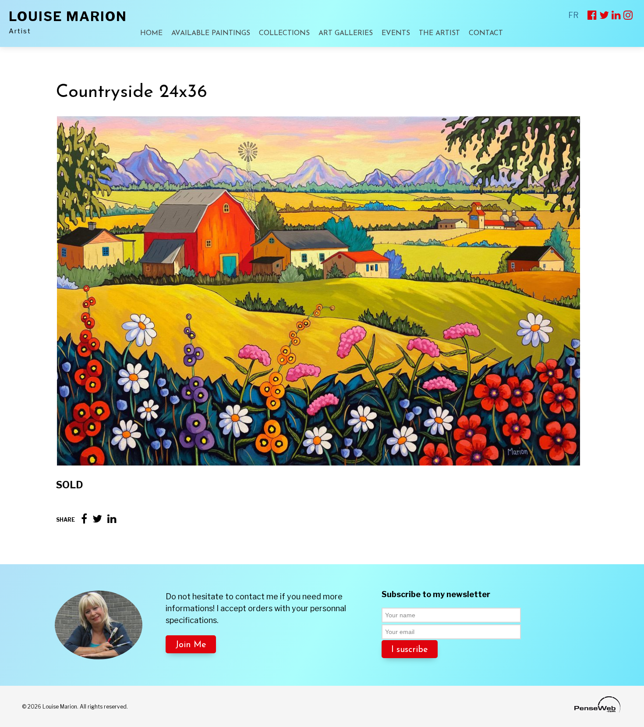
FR (573, 15)
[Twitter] (97, 519)
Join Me (190, 645)
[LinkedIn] (112, 519)
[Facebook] (84, 519)
